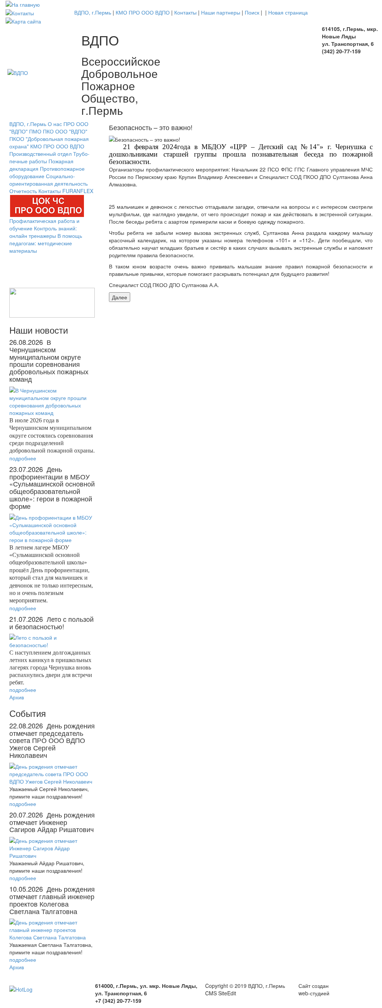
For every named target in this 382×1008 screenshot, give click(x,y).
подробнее (22, 458)
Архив (16, 697)
